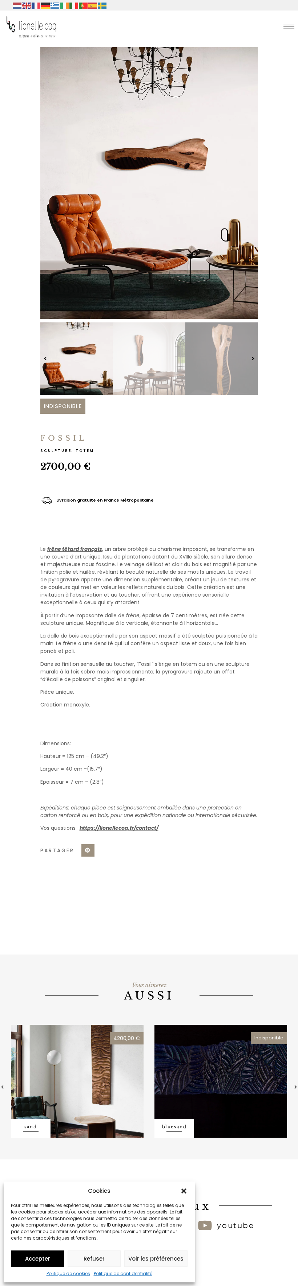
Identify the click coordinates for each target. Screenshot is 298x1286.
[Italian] (74, 5)
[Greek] (55, 5)
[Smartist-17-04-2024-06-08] (149, 183)
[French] (36, 5)
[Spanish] (93, 5)
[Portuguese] (83, 5)
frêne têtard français (74, 549)
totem (85, 450)
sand (30, 1126)
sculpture (56, 450)
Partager (57, 850)
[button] (184, 1191)
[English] (27, 5)
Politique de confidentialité (123, 1273)
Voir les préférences (156, 1258)
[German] (46, 5)
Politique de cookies (68, 1273)
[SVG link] (288, 27)
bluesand (174, 1126)
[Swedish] (102, 5)
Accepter (37, 1258)
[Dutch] (17, 5)
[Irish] (64, 5)
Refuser (94, 1258)
